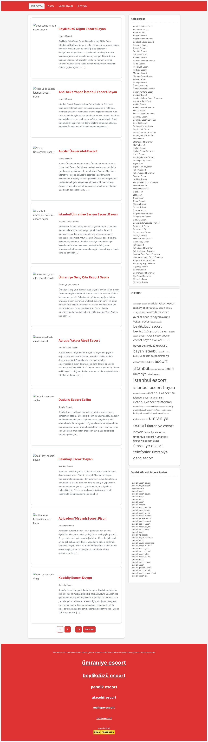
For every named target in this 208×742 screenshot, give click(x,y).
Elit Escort (137, 195)
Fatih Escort (138, 245)
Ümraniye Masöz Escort (144, 88)
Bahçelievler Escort (142, 216)
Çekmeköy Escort (141, 241)
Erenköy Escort (140, 51)
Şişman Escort (139, 204)
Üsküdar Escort (140, 95)
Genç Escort (138, 198)
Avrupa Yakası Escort (68, 347)
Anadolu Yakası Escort (68, 221)
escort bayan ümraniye (156, 355)
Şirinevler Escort (140, 282)
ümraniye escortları (155, 432)
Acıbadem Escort (66, 525)
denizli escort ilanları (141, 507)
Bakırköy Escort (65, 466)
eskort (107, 728)
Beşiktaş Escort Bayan (143, 126)
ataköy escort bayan (161, 308)
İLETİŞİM (82, 6)
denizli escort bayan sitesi (144, 573)
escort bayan (162, 335)
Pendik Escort (139, 79)
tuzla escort (104, 718)
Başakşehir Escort (141, 229)
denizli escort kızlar (141, 513)
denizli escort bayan (141, 483)
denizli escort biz (140, 576)
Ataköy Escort (139, 104)
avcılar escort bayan (147, 317)
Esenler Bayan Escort (142, 238)
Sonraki (89, 629)
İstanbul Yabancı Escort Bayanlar (148, 257)
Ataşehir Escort (140, 35)
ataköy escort (142, 307)
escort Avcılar (147, 335)
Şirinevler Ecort (140, 279)
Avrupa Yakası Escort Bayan (145, 182)
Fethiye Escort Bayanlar (144, 251)
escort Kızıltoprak (157, 369)
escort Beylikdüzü (143, 362)
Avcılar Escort (139, 110)
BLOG (50, 6)
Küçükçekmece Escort (143, 157)
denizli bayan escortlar (142, 537)
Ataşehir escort (141, 312)
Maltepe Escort (140, 73)
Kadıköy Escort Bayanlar (144, 60)
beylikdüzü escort (147, 326)
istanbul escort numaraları (148, 397)
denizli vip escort (140, 535)
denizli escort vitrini (141, 570)
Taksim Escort (139, 170)
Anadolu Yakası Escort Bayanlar (147, 98)
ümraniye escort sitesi (146, 440)
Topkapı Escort (140, 176)
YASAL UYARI (66, 6)
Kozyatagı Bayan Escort (144, 263)
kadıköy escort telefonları (150, 410)
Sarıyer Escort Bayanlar (143, 273)
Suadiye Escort (140, 82)
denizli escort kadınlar (142, 515)
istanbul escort (150, 380)
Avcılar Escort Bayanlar (143, 113)
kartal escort (167, 410)
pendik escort (104, 687)
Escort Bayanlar (140, 185)
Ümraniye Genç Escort (68, 284)
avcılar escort (159, 312)
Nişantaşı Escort (140, 266)
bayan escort (156, 322)
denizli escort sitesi (141, 529)
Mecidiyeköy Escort (142, 160)
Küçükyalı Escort (140, 67)
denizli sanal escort (141, 510)
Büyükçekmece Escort (143, 135)
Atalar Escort (139, 32)
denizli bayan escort (141, 485)
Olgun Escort (139, 201)
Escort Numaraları (141, 188)
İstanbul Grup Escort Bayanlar (146, 254)
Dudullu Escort (65, 407)
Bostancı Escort (140, 45)
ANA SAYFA (37, 6)
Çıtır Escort (138, 192)
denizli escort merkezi (142, 545)
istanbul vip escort (141, 407)
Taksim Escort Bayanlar (143, 173)
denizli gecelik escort (141, 518)
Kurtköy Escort (139, 70)
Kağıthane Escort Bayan (144, 260)
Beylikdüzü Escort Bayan (144, 132)
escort (101, 728)
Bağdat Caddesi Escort (143, 42)
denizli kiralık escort (141, 524)
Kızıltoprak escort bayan (158, 413)
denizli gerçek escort (141, 567)
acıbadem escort (140, 304)
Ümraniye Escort (140, 85)
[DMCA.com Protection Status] (104, 734)
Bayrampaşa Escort (142, 232)
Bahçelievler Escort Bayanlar (146, 223)
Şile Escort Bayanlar (142, 276)
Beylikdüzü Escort (141, 129)
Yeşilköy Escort (140, 179)
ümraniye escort (104, 662)
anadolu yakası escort (162, 303)
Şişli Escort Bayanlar (142, 166)
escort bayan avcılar (147, 340)
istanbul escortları (161, 393)
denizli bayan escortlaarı (143, 543)
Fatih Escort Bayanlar (142, 248)
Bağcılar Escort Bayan (143, 213)
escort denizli (138, 488)
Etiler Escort (138, 138)
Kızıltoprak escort (140, 413)
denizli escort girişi (140, 548)
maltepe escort (141, 419)
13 (78, 629)
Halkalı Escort (139, 148)
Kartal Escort (139, 63)
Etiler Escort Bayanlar (142, 142)
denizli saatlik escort (141, 521)
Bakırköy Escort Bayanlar (144, 120)
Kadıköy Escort (65, 585)
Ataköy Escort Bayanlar (143, 107)
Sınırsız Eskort (139, 207)
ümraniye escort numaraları (150, 436)
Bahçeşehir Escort (141, 226)
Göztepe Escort (140, 54)
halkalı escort (153, 374)
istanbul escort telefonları (152, 402)
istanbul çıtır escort (157, 407)
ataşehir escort (104, 697)
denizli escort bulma (141, 556)
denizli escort (138, 491)
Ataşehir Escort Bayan (143, 38)
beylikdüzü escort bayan (151, 331)
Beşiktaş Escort (140, 123)
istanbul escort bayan (154, 387)
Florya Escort (139, 145)
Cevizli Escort (139, 48)
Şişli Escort (138, 163)
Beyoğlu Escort (140, 235)
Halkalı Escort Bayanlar (143, 151)
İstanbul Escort (65, 36)
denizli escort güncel (141, 551)
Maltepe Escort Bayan (143, 76)
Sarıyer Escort (139, 269)
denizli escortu (138, 504)
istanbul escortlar (140, 394)
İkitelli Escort (139, 154)
